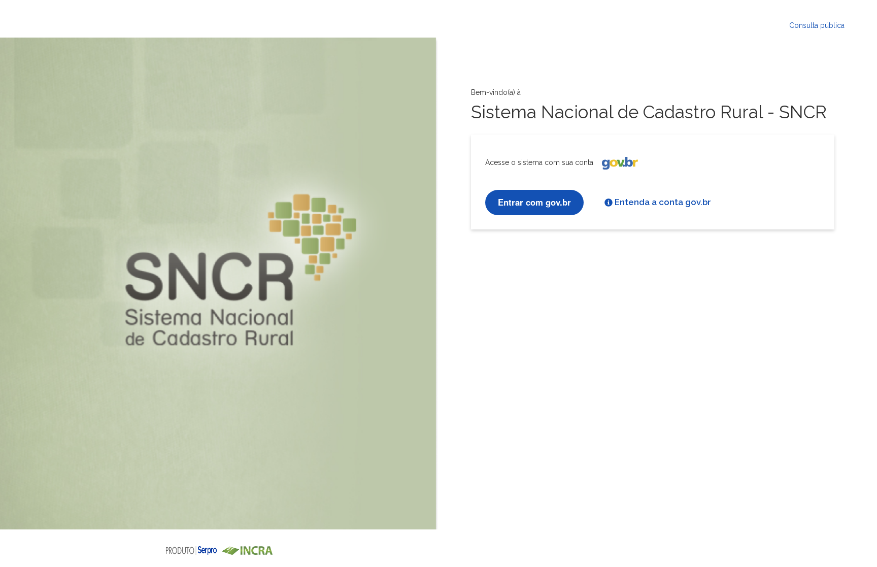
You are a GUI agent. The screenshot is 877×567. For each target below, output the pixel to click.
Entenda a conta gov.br (663, 202)
